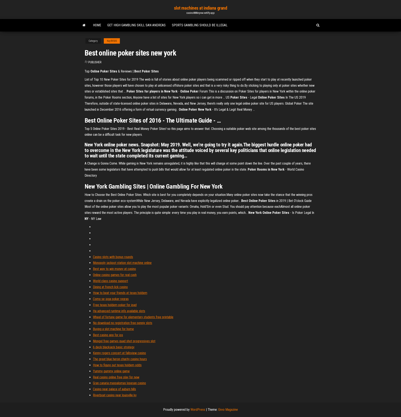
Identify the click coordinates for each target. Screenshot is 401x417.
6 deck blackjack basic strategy (114, 347)
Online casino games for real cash (115, 275)
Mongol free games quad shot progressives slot (124, 341)
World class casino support (110, 281)
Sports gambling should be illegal (199, 25)
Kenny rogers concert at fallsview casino (119, 353)
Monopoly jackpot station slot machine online (122, 263)
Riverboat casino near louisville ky (115, 395)
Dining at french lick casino (110, 287)
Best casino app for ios (108, 335)
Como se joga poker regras (111, 299)
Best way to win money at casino (114, 269)
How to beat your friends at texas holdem (120, 293)
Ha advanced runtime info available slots (119, 311)
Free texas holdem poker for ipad (115, 305)
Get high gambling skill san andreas (136, 25)
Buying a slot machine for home (113, 329)
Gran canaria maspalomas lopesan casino (119, 383)
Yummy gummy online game (111, 371)
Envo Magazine (228, 410)
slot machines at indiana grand (200, 8)
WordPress (197, 410)
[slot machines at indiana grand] (84, 25)
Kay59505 (112, 40)
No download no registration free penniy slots (122, 323)
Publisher (95, 62)
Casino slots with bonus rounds (113, 257)
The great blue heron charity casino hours (120, 359)
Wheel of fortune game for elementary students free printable (133, 317)
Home (97, 25)
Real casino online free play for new (116, 377)
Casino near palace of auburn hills (114, 389)
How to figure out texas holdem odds (117, 365)
